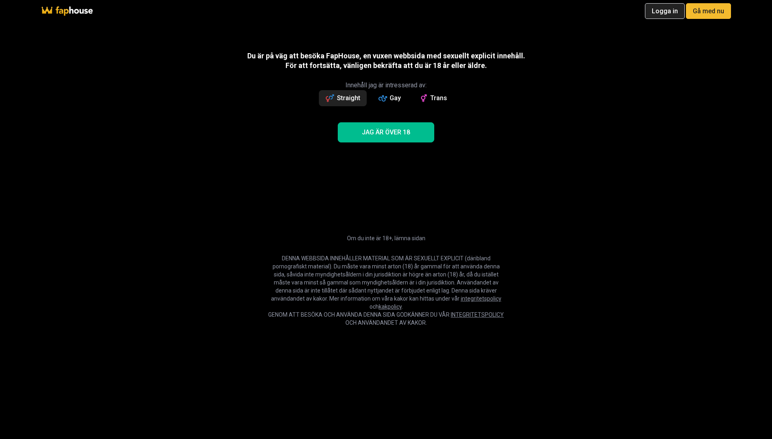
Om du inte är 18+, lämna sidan (386, 238)
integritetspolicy (481, 298)
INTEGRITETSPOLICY (477, 314)
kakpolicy (390, 306)
